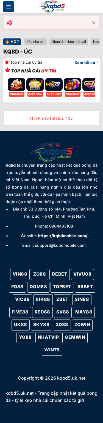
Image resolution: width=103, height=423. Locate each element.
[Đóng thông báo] (93, 22)
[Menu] (8, 6)
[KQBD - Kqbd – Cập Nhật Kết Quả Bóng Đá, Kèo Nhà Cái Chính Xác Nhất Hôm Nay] (51, 7)
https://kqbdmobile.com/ (63, 235)
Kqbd (10, 165)
